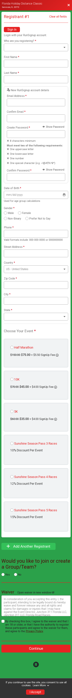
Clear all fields (58, 16)
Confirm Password (19, 170)
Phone (9, 227)
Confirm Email (16, 111)
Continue (36, 648)
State (8, 310)
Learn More (39, 685)
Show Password (54, 126)
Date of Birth (12, 188)
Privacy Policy (34, 631)
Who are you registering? (20, 41)
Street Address (14, 247)
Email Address (17, 96)
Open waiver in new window (34, 592)
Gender (9, 208)
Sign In (11, 29)
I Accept (35, 692)
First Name (11, 57)
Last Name (11, 73)
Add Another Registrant (31, 546)
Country (9, 262)
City (7, 294)
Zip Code (10, 278)
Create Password (18, 127)
